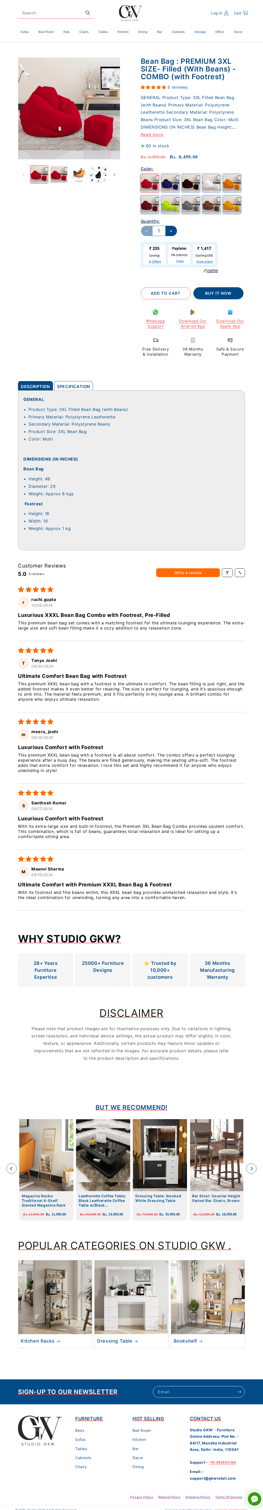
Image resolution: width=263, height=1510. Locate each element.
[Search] (87, 13)
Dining (138, 1466)
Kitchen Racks (38, 1341)
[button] (241, 13)
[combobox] (55, 13)
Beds (79, 1430)
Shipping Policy (197, 1497)
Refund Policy (169, 1497)
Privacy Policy (141, 1497)
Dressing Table (114, 1341)
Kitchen (139, 1439)
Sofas (80, 1439)
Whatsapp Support (155, 324)
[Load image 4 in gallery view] (98, 174)
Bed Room (142, 1430)
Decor (138, 1457)
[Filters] (227, 572)
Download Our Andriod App (193, 324)
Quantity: (150, 221)
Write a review (188, 572)
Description (35, 386)
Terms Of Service (228, 1497)
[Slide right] (114, 174)
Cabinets (83, 1457)
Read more (152, 134)
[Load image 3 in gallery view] (78, 174)
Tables (81, 1448)
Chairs (81, 1466)
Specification (73, 386)
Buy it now (218, 293)
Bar (136, 1448)
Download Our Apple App (230, 324)
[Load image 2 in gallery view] (59, 174)
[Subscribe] (239, 1392)
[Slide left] (23, 174)
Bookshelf (185, 1341)
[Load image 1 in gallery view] (39, 174)
